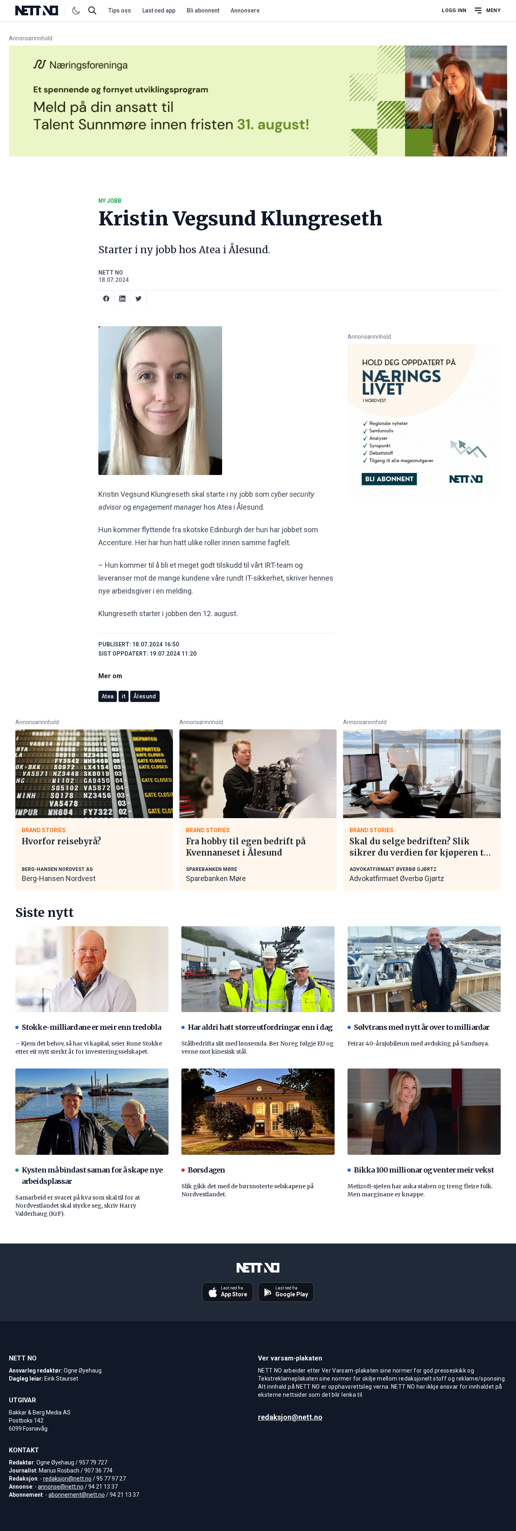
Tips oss (119, 10)
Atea (108, 696)
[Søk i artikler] (92, 10)
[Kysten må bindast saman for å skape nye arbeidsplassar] (92, 1112)
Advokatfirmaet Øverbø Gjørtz (397, 878)
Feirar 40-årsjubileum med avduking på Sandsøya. (418, 1043)
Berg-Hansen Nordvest (59, 878)
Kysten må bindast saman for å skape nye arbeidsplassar (92, 1175)
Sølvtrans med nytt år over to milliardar (421, 1027)
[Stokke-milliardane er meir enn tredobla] (92, 969)
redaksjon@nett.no (67, 1478)
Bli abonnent (203, 10)
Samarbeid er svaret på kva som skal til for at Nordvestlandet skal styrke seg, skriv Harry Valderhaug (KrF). (77, 1205)
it (123, 696)
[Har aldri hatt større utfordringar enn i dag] (258, 969)
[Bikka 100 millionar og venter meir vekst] (424, 1112)
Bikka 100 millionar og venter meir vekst (424, 1170)
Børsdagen (206, 1170)
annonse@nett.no (60, 1486)
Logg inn (454, 10)
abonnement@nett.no (76, 1494)
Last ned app (158, 10)
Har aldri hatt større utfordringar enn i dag (260, 1027)
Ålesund (144, 696)
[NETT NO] (43, 10)
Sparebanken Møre (216, 878)
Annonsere (245, 10)
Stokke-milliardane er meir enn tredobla (91, 1027)
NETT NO (110, 272)
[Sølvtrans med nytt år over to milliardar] (424, 969)
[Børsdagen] (258, 1112)
